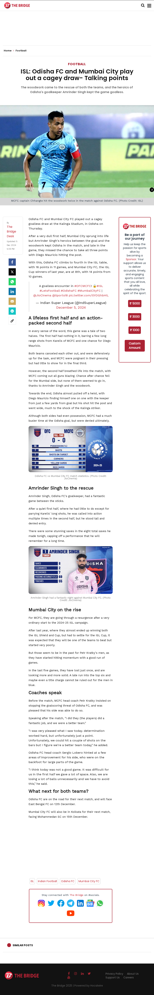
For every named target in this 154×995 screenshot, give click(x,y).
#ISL (100, 286)
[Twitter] (12, 272)
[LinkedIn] (12, 291)
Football (77, 64)
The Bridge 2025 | (62, 985)
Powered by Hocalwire (88, 985)
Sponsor (131, 259)
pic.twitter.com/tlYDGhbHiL (89, 295)
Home (8, 50)
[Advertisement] (77, 33)
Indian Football (47, 881)
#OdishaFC (69, 290)
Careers (128, 977)
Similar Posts (23, 945)
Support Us (113, 977)
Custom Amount (135, 345)
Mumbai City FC (89, 881)
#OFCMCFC (82, 286)
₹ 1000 (134, 330)
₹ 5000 (135, 303)
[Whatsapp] (12, 281)
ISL (32, 881)
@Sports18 (60, 295)
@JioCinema (42, 295)
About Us (133, 974)
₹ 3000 (135, 316)
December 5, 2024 (71, 307)
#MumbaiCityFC (89, 290)
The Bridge (76, 894)
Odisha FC (67, 881)
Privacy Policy (114, 974)
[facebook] (12, 262)
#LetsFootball (50, 290)
